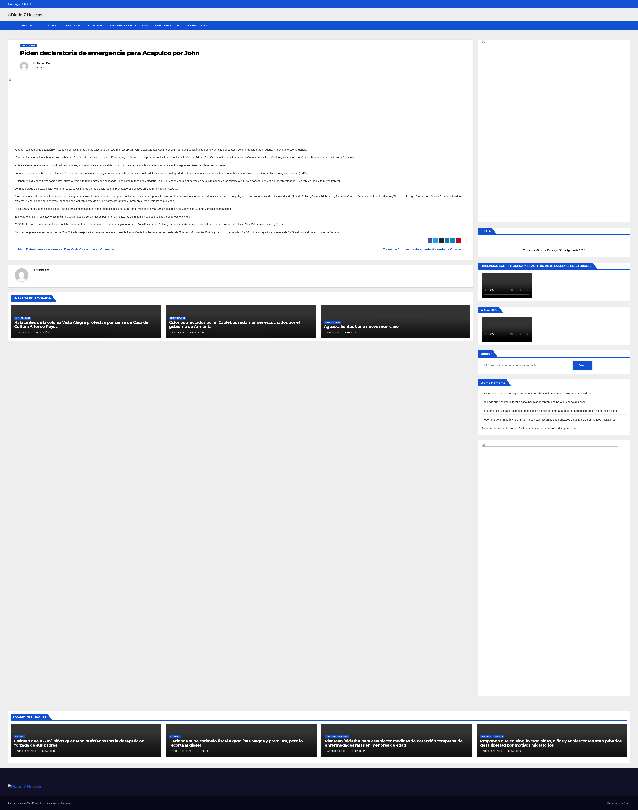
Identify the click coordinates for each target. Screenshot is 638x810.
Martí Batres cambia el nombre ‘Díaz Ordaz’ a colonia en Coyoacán (67, 249)
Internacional (198, 25)
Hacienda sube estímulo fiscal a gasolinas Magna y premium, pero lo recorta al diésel (533, 402)
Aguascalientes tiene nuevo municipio (361, 326)
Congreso (51, 25)
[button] (627, 25)
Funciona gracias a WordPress (23, 803)
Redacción (43, 63)
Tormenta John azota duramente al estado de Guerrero (423, 249)
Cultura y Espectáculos (129, 25)
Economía (95, 25)
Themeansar (67, 803)
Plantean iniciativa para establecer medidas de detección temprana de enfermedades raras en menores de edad (549, 410)
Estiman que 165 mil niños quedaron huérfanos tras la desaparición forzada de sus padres (536, 393)
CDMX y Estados (167, 25)
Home (610, 803)
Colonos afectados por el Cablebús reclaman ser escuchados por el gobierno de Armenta (234, 324)
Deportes (73, 25)
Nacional (29, 25)
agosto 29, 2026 (27, 751)
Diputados (343, 737)
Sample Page (621, 803)
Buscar (486, 354)
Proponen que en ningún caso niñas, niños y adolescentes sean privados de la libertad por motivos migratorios (549, 419)
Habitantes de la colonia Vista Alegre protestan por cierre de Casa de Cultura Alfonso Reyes (81, 324)
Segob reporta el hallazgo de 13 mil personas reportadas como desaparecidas (529, 428)
